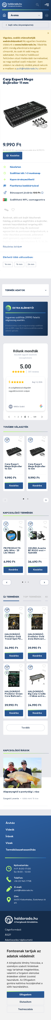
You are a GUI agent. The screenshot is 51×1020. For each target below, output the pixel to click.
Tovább (25, 728)
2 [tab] (27, 499)
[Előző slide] (6, 582)
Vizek (9, 843)
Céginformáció (13, 930)
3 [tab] (28, 582)
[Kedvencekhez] (13, 210)
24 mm (31, 264)
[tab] (11, 598)
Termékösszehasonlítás (21, 850)
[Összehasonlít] (6, 210)
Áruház (10, 823)
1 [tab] (23, 499)
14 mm (8, 264)
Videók (10, 830)
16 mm (19, 264)
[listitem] (22, 779)
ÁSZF (8, 935)
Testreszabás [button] (25, 1009)
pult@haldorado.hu (27, 68)
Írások (9, 836)
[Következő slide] (46, 500)
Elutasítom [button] (25, 1001)
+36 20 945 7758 (22, 881)
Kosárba (14, 155)
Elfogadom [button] (25, 994)
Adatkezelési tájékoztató (19, 940)
